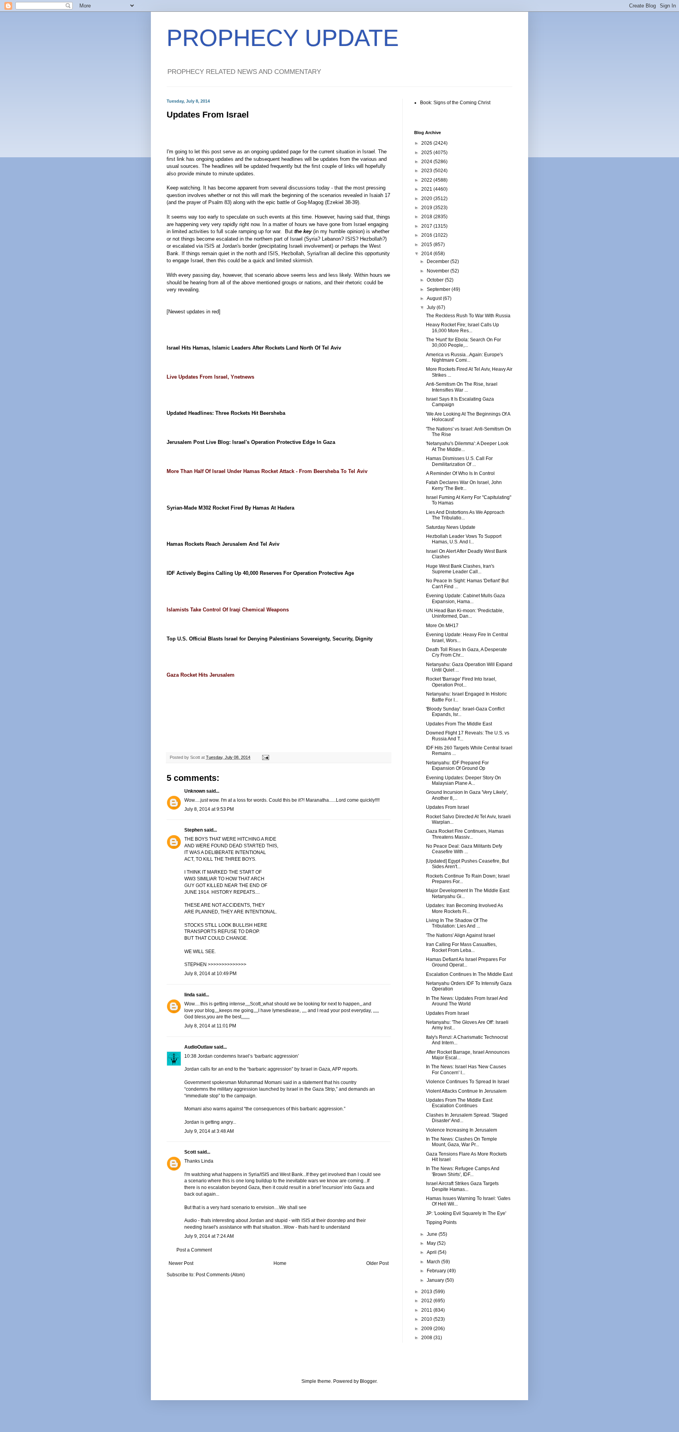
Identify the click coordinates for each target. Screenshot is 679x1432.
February (437, 1271)
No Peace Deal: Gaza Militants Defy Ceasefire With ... (464, 848)
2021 (427, 189)
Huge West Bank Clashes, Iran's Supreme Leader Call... (460, 568)
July (432, 307)
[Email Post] (265, 757)
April (432, 1252)
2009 (427, 1328)
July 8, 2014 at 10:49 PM (210, 973)
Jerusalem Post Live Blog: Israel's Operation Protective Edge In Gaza (251, 442)
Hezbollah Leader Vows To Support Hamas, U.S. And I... (463, 539)
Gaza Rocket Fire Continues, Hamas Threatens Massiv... (465, 833)
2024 (427, 161)
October (436, 280)
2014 (427, 253)
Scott (190, 1152)
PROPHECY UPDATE (283, 38)
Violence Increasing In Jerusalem (461, 1130)
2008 (427, 1337)
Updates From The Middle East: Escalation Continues (459, 1102)
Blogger (368, 1381)
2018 (427, 216)
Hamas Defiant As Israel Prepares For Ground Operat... (466, 962)
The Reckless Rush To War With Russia (468, 315)
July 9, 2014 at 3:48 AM (209, 1131)
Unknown (194, 791)
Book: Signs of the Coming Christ (455, 102)
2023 (427, 170)
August (435, 298)
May (432, 1243)
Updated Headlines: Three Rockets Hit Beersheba (226, 413)
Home (279, 1263)
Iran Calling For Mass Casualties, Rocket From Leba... (461, 947)
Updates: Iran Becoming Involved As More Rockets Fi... (464, 908)
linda (189, 995)
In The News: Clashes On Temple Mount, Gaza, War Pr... (461, 1141)
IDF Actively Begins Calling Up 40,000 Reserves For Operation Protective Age (260, 573)
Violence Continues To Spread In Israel (467, 1081)
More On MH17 (442, 625)
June (433, 1234)
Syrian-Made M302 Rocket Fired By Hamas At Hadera (230, 508)
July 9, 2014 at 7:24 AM (209, 1236)
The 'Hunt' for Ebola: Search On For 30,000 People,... (463, 342)
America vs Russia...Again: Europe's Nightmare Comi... (464, 357)
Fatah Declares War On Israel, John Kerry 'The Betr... (464, 485)
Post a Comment (194, 1250)
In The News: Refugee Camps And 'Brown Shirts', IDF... (462, 1171)
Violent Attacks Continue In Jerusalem (466, 1091)
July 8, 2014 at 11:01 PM (210, 1026)
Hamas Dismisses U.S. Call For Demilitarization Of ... (459, 461)
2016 (427, 235)
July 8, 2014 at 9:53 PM (209, 809)
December (438, 261)
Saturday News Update (450, 527)
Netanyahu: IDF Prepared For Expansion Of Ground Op (457, 765)
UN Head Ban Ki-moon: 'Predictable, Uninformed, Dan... (465, 613)
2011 (427, 1310)
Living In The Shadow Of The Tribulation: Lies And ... (457, 923)
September (439, 289)
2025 (427, 152)
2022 (427, 180)
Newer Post (181, 1263)
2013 (427, 1291)
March (434, 1262)
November (438, 271)
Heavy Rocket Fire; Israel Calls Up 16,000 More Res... (462, 327)
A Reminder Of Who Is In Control (460, 473)
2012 (427, 1300)
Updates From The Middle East (459, 724)
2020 (427, 198)
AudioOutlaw (198, 1047)
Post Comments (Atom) (220, 1274)
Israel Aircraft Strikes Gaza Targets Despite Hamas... (462, 1186)
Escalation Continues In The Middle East (469, 974)
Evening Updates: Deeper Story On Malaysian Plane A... (463, 780)
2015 (427, 244)
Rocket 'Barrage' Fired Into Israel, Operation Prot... (461, 681)
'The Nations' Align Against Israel (460, 935)
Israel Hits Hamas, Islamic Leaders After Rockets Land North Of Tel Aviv (254, 348)
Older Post (377, 1263)
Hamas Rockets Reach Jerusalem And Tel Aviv (223, 544)
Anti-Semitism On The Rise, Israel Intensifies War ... (461, 386)
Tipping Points (441, 1222)
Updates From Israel (447, 807)
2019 (427, 207)
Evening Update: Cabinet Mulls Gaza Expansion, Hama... (465, 598)
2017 (427, 226)
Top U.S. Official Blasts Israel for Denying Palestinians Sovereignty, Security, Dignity (270, 639)
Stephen (193, 830)
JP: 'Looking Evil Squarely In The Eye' (466, 1213)
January (436, 1280)
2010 (427, 1319)
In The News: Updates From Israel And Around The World (467, 1001)
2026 (427, 143)
